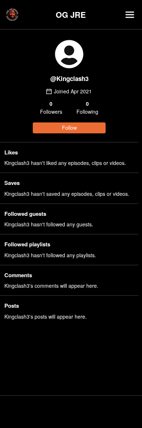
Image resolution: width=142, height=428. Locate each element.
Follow (69, 127)
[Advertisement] (71, 411)
